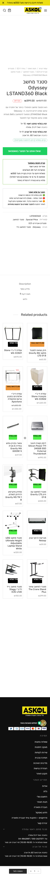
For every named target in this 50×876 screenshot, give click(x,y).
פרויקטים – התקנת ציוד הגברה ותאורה (29, 817)
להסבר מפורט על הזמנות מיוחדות (21, 204)
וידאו (25, 299)
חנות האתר (31, 68)
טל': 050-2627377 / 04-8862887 (32, 839)
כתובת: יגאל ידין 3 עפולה (37, 835)
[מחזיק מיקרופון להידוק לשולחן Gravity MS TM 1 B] (13, 474)
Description (25, 284)
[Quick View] (33, 341)
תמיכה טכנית (41, 757)
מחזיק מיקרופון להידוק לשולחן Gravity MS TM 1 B (13, 495)
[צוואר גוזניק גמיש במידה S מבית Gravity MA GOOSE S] (13, 426)
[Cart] (9, 10)
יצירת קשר (42, 823)
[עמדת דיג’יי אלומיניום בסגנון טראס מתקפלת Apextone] (13, 376)
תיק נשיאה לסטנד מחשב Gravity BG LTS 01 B (37, 353)
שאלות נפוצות (41, 742)
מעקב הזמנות (41, 747)
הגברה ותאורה (40, 807)
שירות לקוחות (41, 752)
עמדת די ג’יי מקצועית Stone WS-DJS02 (39, 396)
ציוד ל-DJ (21, 68)
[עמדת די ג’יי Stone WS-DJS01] (13, 333)
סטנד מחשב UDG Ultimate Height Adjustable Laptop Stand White (14, 543)
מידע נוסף (25, 289)
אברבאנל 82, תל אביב (31, 135)
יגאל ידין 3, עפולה (33, 127)
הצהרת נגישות (40, 768)
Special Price (32, 219)
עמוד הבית (43, 68)
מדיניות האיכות (40, 763)
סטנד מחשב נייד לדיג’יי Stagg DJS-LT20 (14, 589)
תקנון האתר (41, 773)
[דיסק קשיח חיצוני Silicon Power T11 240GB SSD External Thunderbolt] (37, 426)
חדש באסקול (41, 812)
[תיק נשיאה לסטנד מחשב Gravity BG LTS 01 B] (37, 333)
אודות (44, 786)
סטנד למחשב (28, 72)
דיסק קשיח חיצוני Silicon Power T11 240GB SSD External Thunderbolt (37, 448)
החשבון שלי (42, 796)
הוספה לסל (18, 871)
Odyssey (37, 227)
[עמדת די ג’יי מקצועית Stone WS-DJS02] (37, 376)
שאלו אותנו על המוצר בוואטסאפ (24, 151)
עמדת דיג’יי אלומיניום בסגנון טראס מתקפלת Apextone (14, 397)
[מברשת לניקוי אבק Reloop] (37, 521)
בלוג (45, 791)
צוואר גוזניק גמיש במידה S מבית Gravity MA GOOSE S (14, 447)
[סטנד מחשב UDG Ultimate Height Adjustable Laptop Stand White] (13, 521)
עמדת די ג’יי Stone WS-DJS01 (13, 351)
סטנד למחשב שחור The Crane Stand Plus (37, 589)
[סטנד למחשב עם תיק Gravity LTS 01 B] (37, 474)
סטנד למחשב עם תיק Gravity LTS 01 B (38, 494)
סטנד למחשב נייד (23, 227)
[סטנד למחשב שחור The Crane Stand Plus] (37, 569)
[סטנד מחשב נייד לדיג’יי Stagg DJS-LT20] (13, 569)
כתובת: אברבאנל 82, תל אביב (35, 852)
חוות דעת (25, 294)
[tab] (25, 283)
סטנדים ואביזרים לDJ (37, 223)
